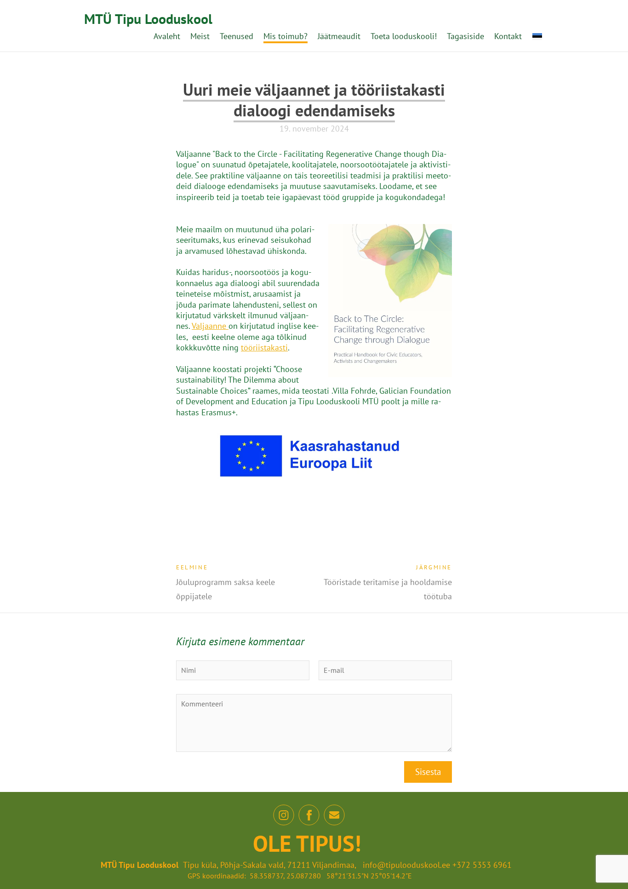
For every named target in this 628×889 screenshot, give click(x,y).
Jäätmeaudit (339, 36)
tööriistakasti (264, 347)
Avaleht (167, 36)
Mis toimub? (285, 36)
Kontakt (508, 36)
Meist (200, 36)
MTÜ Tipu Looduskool (148, 19)
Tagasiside (465, 36)
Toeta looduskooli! (404, 36)
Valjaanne (210, 326)
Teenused (236, 36)
